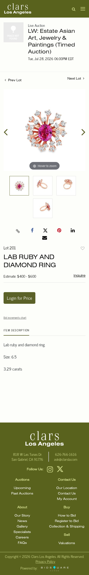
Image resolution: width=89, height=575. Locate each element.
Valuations (66, 543)
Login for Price (19, 297)
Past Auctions (22, 493)
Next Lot (74, 78)
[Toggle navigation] (81, 9)
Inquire (79, 275)
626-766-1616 (66, 454)
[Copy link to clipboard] (18, 230)
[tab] (16, 331)
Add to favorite (82, 248)
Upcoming (22, 488)
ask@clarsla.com (65, 459)
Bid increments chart (15, 317)
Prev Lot (14, 80)
